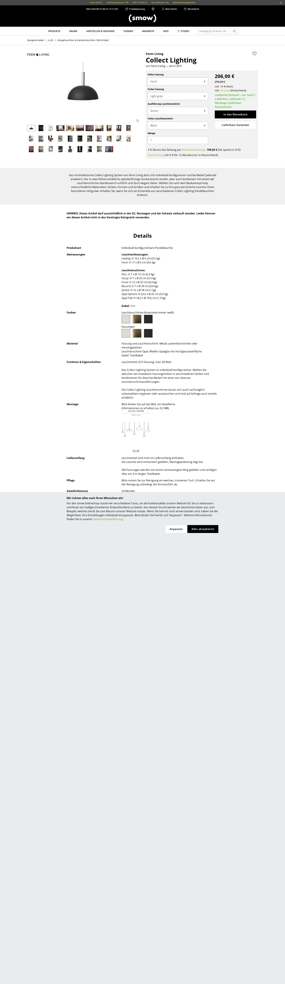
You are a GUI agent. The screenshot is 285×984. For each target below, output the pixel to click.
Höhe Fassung (156, 74)
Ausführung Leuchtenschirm (164, 103)
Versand (225, 90)
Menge (151, 133)
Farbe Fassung (156, 89)
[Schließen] (280, 3)
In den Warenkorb (235, 114)
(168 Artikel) (83, 40)
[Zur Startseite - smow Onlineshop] (142, 18)
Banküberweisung (193, 150)
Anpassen (176, 529)
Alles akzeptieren (202, 529)
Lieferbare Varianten (235, 125)
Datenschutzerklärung (108, 519)
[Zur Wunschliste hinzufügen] (254, 54)
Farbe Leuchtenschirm (160, 118)
